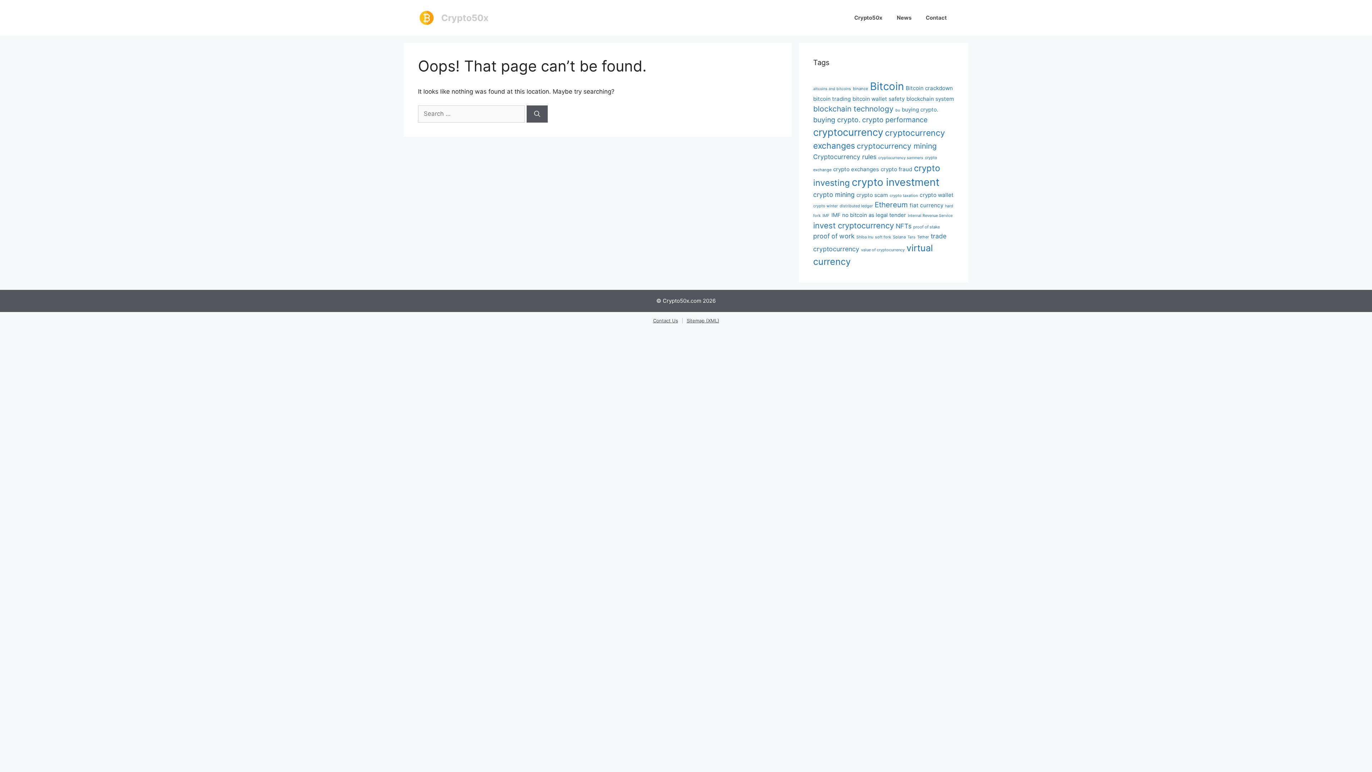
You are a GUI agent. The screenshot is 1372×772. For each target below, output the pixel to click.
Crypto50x (464, 18)
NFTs (903, 226)
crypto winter (825, 205)
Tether (923, 236)
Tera (911, 237)
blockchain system (930, 98)
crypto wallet (937, 195)
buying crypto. (920, 109)
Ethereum (891, 204)
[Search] (537, 114)
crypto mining (834, 194)
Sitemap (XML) (703, 320)
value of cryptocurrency (883, 249)
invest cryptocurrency (853, 225)
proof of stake (926, 226)
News (904, 17)
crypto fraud (896, 169)
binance (860, 88)
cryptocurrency (848, 132)
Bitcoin (887, 86)
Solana (899, 236)
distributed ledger (856, 205)
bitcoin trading (832, 98)
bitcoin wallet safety (878, 98)
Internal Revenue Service (930, 215)
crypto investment (895, 182)
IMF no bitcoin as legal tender (868, 215)
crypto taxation (904, 195)
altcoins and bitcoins (832, 88)
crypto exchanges (856, 169)
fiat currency (926, 205)
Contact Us (665, 320)
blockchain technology (853, 108)
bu (897, 110)
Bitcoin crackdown (929, 88)
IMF (826, 215)
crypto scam (872, 195)
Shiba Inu (864, 236)
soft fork (883, 236)
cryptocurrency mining (897, 146)
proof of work (834, 236)
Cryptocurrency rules (844, 156)
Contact (936, 17)
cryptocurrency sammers (900, 157)
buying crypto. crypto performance (870, 119)
